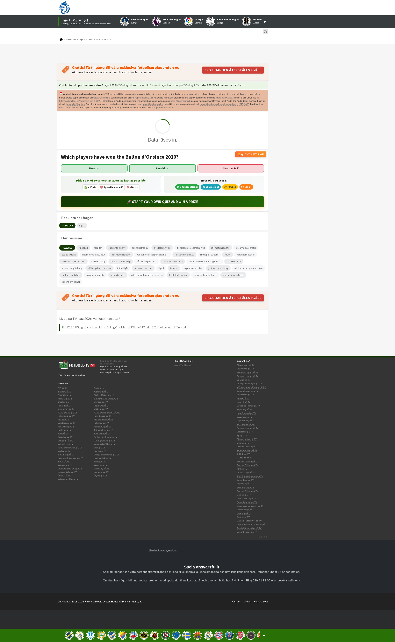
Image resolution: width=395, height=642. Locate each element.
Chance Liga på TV (246, 472)
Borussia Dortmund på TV (106, 398)
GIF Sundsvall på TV (103, 419)
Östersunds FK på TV (68, 479)
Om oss (236, 601)
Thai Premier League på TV (250, 476)
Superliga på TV (244, 484)
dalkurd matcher (71, 274)
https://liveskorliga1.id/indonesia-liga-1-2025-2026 (224, 104)
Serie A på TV (243, 398)
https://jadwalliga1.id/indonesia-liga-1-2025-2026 (83, 101)
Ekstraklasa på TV (245, 487)
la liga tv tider (117, 274)
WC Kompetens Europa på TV (251, 387)
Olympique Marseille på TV (106, 454)
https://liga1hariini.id (180, 101)
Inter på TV (63, 433)
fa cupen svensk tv (184, 254)
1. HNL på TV (243, 454)
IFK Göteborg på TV (103, 430)
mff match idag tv (121, 254)
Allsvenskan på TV (245, 365)
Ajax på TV (99, 388)
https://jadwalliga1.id (226, 97)
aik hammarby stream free (248, 268)
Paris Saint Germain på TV (70, 458)
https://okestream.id (69, 107)
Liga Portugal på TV (246, 413)
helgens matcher (245, 254)
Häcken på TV (64, 430)
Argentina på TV (101, 391)
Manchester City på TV (104, 444)
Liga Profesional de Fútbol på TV (252, 524)
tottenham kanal (71, 281)
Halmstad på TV (101, 423)
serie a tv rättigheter (233, 274)
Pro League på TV (245, 424)
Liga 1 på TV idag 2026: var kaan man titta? (89, 318)
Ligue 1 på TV (243, 402)
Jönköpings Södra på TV (105, 437)
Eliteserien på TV (245, 432)
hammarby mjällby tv (205, 274)
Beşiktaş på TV (65, 398)
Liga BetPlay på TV (246, 420)
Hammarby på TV (66, 426)
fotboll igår (122, 268)
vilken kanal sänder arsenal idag (148, 274)
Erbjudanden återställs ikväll (233, 70)
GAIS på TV (63, 419)
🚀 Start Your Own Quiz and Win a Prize (162, 201)
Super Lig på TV (244, 409)
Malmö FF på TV (65, 444)
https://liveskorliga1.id (152, 104)
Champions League (228, 19)
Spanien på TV (65, 465)
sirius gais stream (209, 254)
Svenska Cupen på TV (247, 372)
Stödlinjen (238, 580)
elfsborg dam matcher (99, 268)
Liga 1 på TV (243, 443)
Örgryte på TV (100, 475)
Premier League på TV (247, 376)
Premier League (172, 19)
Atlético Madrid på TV (104, 395)
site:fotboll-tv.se (162, 247)
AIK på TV (62, 388)
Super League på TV (247, 502)
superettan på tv (116, 247)
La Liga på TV (243, 380)
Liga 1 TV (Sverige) (183, 365)
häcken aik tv (234, 261)
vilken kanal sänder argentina (205, 261)
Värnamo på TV (101, 472)
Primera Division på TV (247, 446)
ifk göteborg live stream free (191, 247)
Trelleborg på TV (101, 468)
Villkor (247, 601)
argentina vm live (193, 268)
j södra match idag (218, 268)
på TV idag (186, 85)
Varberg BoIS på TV (67, 472)
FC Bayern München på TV (107, 412)
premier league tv (95, 274)
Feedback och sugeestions (163, 550)
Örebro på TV (64, 475)
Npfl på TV (242, 435)
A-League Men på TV (247, 450)
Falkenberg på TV (66, 416)
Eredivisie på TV (244, 417)
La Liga (199, 19)
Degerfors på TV (101, 405)
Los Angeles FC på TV (104, 440)
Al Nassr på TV (65, 391)
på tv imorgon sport (147, 261)
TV (120, 85)
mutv (227, 254)
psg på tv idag (69, 254)
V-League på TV (244, 458)
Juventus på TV (65, 437)
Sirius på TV (99, 461)
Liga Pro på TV (244, 513)
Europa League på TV (247, 391)
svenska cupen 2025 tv (73, 261)
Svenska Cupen (139, 19)
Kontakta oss (261, 601)
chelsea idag (98, 261)
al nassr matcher (143, 268)
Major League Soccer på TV (250, 506)
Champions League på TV (249, 383)
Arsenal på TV (64, 395)
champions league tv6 (93, 254)
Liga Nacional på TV (246, 498)
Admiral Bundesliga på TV (249, 528)
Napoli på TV (100, 451)
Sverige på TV (100, 465)
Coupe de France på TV (248, 406)
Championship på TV (247, 439)
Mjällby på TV (64, 451)
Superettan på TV (245, 369)
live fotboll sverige (178, 274)
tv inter (174, 268)
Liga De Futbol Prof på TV (249, 521)
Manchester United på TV (70, 447)
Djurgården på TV (66, 409)
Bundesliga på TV (245, 395)
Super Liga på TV (245, 480)
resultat (98, 247)
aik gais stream (140, 247)
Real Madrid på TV (102, 458)
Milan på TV (99, 447)
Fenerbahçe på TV (103, 416)
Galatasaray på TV (67, 423)
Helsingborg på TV (102, 426)
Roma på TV (64, 461)
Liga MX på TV (244, 495)
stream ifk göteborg (72, 268)
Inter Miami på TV (102, 433)
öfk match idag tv (220, 247)
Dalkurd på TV (64, 405)
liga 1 (161, 268)
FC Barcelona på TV (67, 412)
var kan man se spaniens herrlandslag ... (154, 254)
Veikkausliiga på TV (246, 509)
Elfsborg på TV (101, 409)
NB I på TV (242, 469)
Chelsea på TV (101, 402)
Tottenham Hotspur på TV (70, 468)
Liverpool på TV (65, 440)
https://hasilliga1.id (101, 97)
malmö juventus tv (173, 261)
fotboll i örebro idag (120, 261)
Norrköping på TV (66, 454)
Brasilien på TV (65, 402)
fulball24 (83, 247)
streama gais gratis (246, 247)
